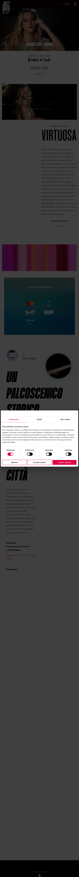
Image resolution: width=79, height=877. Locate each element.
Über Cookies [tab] (65, 419)
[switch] (30, 454)
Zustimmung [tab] (13, 419)
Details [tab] (39, 419)
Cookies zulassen (64, 462)
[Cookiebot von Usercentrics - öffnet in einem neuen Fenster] (68, 413)
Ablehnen (14, 462)
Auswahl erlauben (39, 462)
